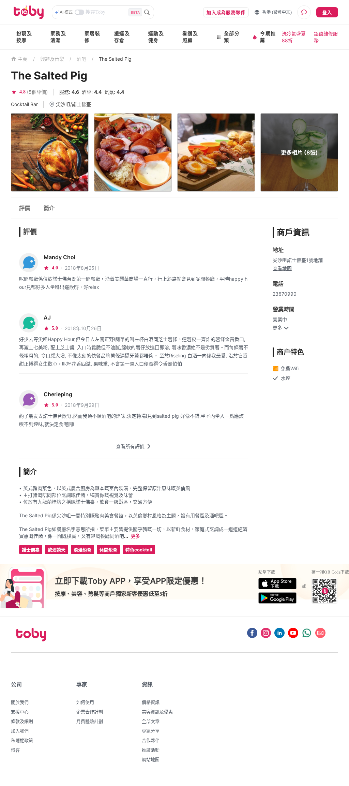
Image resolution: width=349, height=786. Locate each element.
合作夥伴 (151, 740)
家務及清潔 (58, 37)
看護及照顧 (190, 37)
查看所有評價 (130, 446)
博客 (15, 750)
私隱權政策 (22, 740)
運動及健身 (156, 37)
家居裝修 (92, 37)
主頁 (23, 59)
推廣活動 (151, 750)
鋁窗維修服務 (326, 37)
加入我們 (20, 730)
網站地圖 (151, 759)
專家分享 (151, 730)
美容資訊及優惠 (157, 711)
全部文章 (151, 721)
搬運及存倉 (122, 37)
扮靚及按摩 (24, 37)
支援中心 (20, 711)
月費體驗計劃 (89, 721)
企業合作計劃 (89, 711)
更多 (135, 536)
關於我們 (20, 702)
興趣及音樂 (52, 59)
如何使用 (85, 702)
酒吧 (81, 59)
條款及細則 (22, 721)
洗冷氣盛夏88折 (294, 37)
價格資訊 (151, 702)
